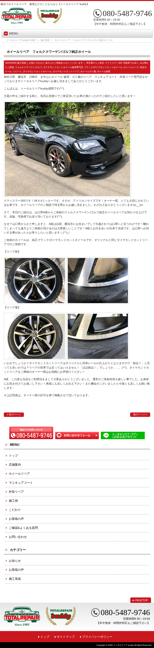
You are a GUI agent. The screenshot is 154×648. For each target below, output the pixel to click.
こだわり (15, 509)
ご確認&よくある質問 (23, 527)
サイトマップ (66, 636)
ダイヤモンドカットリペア (66, 71)
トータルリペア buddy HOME (20, 40)
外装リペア (16, 491)
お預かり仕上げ (36, 63)
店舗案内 (15, 464)
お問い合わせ (18, 536)
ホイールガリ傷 (88, 71)
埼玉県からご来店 (95, 63)
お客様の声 (16, 518)
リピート (17, 71)
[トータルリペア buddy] (32, 22)
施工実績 (45, 40)
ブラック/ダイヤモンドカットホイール (103, 67)
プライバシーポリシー (97, 636)
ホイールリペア (131, 67)
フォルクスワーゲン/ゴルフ (28, 67)
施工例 (13, 500)
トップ (13, 455)
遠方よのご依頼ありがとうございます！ (65, 63)
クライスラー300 (113, 63)
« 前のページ (14, 414)
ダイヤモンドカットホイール (37, 71)
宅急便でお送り (131, 63)
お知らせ (15, 560)
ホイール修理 (103, 71)
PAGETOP (141, 600)
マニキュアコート (21, 482)
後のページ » (140, 414)
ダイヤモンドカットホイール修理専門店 (63, 67)
